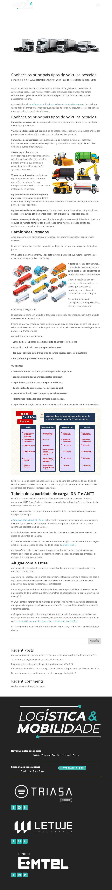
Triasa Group (38, 771)
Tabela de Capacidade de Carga (28, 520)
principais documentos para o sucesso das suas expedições (48, 621)
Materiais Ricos (72, 768)
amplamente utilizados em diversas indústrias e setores (57, 104)
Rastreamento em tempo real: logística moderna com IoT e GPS (42, 664)
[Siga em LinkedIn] (25, 807)
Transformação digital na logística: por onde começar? (37, 659)
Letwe (29, 771)
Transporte (90, 79)
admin (18, 79)
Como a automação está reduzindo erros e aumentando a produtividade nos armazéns (53, 655)
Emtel (23, 771)
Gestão (76, 755)
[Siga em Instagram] (19, 807)
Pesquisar (94, 640)
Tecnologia (56, 755)
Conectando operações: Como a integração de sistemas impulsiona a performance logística (55, 668)
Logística (67, 79)
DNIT (65, 544)
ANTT (72, 544)
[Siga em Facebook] (13, 807)
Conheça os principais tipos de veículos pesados (53, 74)
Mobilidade (78, 79)
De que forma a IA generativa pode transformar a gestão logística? (43, 673)
